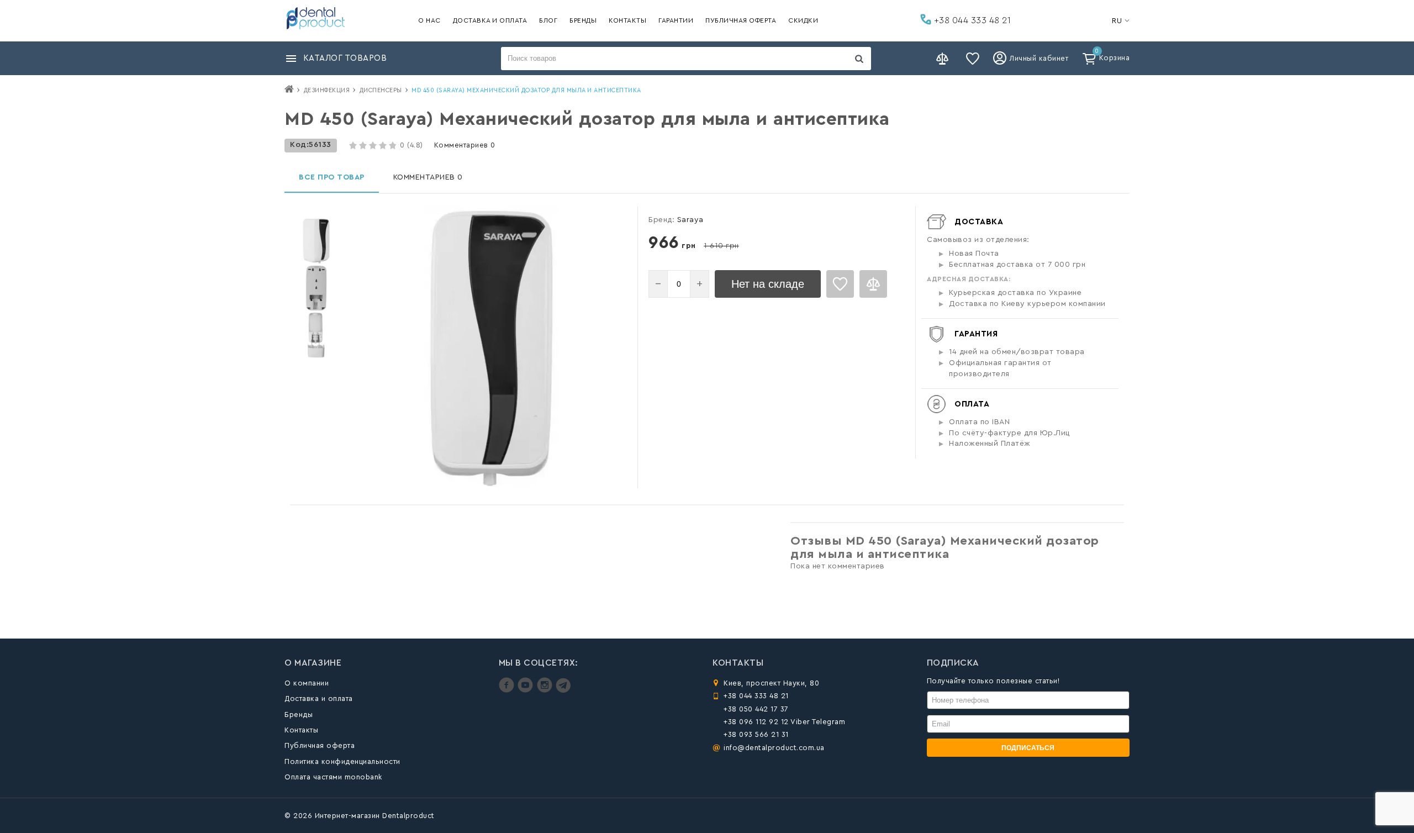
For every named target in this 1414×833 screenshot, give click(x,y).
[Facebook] (508, 690)
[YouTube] (527, 690)
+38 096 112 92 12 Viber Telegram (784, 721)
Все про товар (332, 177)
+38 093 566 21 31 (756, 734)
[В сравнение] (873, 284)
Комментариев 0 (464, 145)
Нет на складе (767, 284)
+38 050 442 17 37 (756, 709)
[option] (316, 241)
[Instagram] (546, 690)
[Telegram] (563, 690)
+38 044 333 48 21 (971, 20)
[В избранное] (840, 284)
